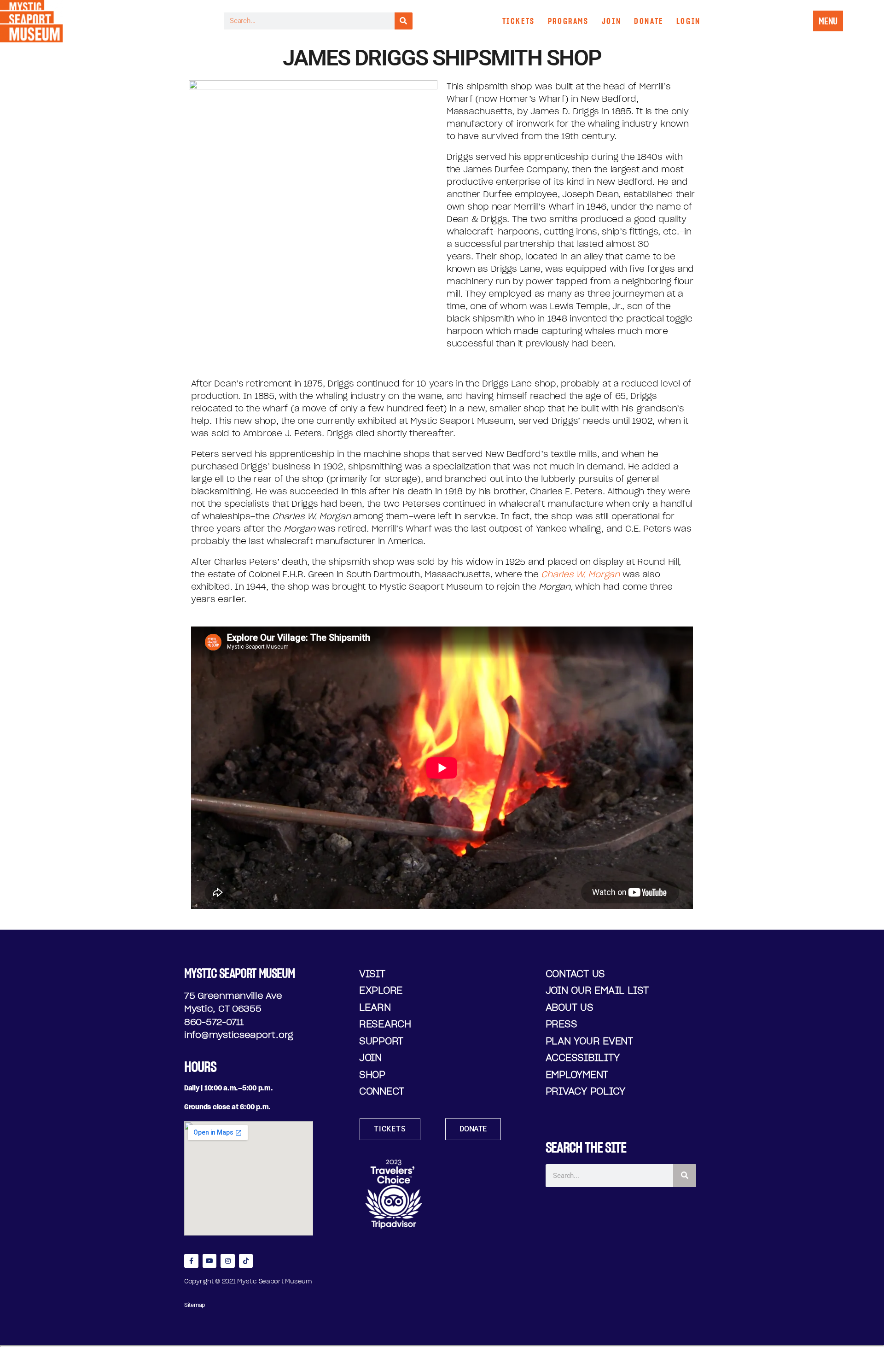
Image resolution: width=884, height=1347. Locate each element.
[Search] (404, 20)
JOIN (611, 21)
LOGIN (688, 21)
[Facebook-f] (191, 1261)
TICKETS (518, 21)
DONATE (648, 21)
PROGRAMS (568, 21)
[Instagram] (228, 1261)
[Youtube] (210, 1261)
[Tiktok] (246, 1261)
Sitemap (194, 1304)
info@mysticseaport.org (238, 1034)
